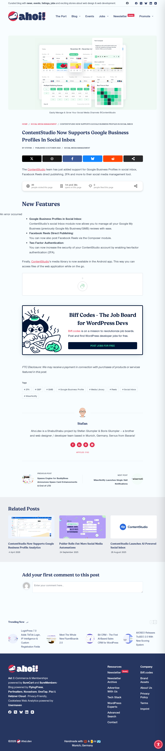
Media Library (96, 389)
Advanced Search (113, 714)
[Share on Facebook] (72, 158)
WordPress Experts (114, 705)
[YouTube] (155, 3)
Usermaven (15, 705)
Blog (74, 16)
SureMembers (48, 682)
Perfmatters (15, 691)
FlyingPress (36, 687)
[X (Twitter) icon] (92, 444)
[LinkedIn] (151, 3)
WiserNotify (30, 395)
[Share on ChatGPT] (52, 158)
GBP (38, 389)
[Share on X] (32, 158)
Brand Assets (144, 680)
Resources (114, 666)
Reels (113, 389)
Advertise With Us (113, 689)
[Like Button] (82, 286)
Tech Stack (114, 697)
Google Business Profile (71, 389)
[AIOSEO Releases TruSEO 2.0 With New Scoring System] (128, 639)
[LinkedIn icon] (79, 444)
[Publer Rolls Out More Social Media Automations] (82, 527)
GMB (49, 389)
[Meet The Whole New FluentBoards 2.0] (51, 639)
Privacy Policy (145, 695)
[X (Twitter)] (141, 3)
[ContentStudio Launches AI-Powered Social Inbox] (134, 527)
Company (146, 666)
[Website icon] (85, 444)
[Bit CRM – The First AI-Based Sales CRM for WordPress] (90, 639)
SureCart (28, 682)
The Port (61, 16)
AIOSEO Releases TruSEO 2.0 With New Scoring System (145, 638)
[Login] (127, 3)
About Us (146, 688)
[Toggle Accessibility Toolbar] (158, 744)
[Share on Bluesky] (92, 158)
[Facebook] (136, 3)
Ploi (51, 691)
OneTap (43, 691)
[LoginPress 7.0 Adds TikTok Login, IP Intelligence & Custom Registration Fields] (13, 639)
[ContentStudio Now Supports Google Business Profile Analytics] (31, 527)
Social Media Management (77, 147)
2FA (26, 389)
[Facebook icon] (72, 444)
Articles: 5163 (82, 452)
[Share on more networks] (133, 158)
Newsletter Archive (114, 680)
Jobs (102, 16)
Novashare (30, 691)
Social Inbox (129, 389)
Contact (112, 722)
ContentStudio (36, 169)
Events (89, 16)
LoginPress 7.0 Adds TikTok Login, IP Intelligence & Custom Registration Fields (30, 638)
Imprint (144, 709)
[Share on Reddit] (113, 158)
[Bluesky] (146, 3)
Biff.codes (74, 331)
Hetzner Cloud (17, 696)
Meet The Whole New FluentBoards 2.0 (68, 638)
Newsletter (123, 16)
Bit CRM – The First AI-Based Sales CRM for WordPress (108, 638)
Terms (144, 703)
